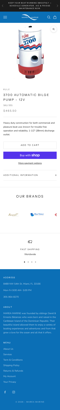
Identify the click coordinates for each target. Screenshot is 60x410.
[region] (30, 248)
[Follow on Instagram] (13, 392)
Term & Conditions (13, 359)
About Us (8, 349)
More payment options (30, 163)
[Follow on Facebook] (5, 392)
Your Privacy (9, 381)
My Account (9, 376)
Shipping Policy (11, 365)
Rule (6, 89)
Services (7, 354)
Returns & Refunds (13, 370)
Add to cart (30, 145)
